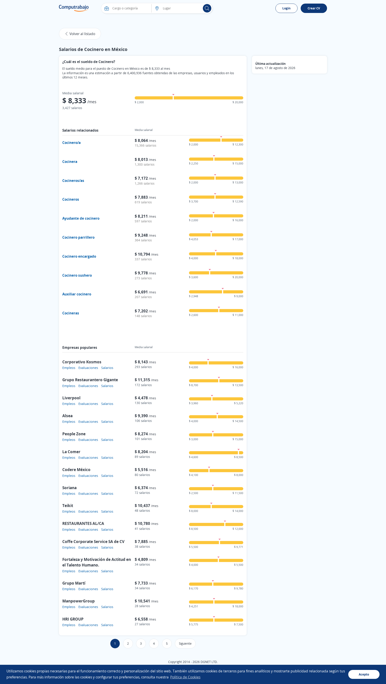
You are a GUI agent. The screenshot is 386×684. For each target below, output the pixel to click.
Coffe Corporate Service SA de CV (93, 541)
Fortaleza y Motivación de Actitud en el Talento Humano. (96, 562)
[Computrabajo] (74, 8)
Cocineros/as (73, 180)
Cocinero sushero (77, 275)
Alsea (67, 415)
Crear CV (314, 8)
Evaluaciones (88, 367)
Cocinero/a (71, 142)
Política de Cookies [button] (185, 677)
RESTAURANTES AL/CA (83, 523)
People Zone (74, 433)
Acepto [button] (364, 674)
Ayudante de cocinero (80, 218)
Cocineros (70, 199)
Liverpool (71, 397)
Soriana (69, 487)
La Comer (71, 451)
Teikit (67, 505)
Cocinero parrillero (78, 237)
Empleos (68, 367)
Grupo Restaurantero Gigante (90, 379)
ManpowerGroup (78, 601)
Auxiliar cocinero (76, 294)
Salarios (107, 367)
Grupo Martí (73, 583)
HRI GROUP (73, 619)
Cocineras (70, 313)
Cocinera (69, 161)
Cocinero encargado (79, 256)
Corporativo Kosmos (81, 361)
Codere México (76, 469)
